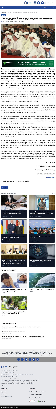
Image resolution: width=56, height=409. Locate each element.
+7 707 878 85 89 (37, 394)
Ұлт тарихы (9, 352)
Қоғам (9, 12)
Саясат (7, 351)
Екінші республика (43, 351)
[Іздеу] (54, 7)
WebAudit (37, 397)
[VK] (26, 359)
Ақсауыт (25, 353)
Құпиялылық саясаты (6, 396)
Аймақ (19, 351)
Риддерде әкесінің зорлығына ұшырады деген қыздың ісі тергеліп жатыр (23, 336)
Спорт (31, 352)
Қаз (45, 2)
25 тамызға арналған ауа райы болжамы (42, 289)
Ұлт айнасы (8, 355)
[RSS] (37, 359)
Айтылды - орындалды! (39, 355)
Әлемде (17, 352)
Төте (48, 2)
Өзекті (49, 355)
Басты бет (3, 12)
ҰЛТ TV (45, 352)
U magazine (38, 352)
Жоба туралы (4, 394)
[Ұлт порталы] (28, 3)
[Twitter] (30, 359)
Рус (53, 2)
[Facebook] (38, 2)
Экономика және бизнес (37, 353)
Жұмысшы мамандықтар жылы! (11, 353)
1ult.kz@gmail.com (40, 391)
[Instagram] (35, 2)
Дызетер (24, 352)
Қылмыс (49, 353)
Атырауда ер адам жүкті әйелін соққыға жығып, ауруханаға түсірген (14, 290)
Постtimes (16, 355)
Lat (50, 2)
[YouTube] (42, 2)
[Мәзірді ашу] (2, 7)
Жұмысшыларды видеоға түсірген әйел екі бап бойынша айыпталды (13, 312)
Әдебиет (33, 351)
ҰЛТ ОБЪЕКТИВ (25, 355)
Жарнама (3, 391)
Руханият (25, 351)
